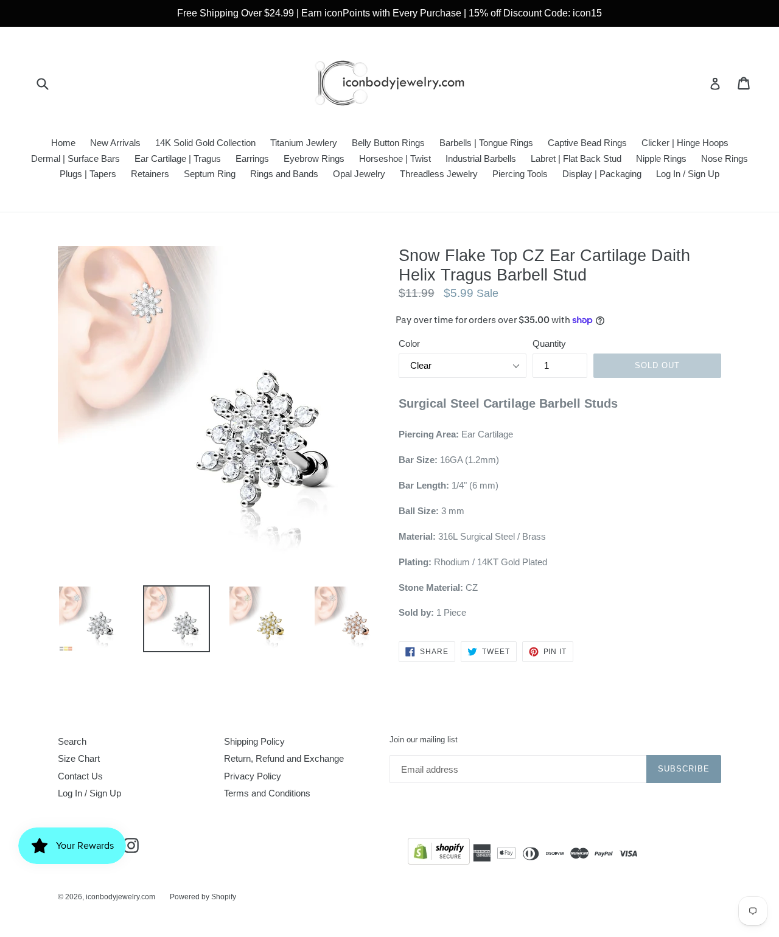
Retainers (150, 174)
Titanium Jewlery (303, 143)
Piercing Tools (520, 174)
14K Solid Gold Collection (205, 143)
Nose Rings (724, 158)
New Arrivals (115, 143)
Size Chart (79, 758)
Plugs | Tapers (88, 174)
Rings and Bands (284, 174)
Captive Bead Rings (587, 143)
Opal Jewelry (359, 174)
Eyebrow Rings (314, 158)
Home (63, 143)
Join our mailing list (424, 739)
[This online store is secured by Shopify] (439, 853)
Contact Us (80, 776)
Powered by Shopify (203, 897)
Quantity (549, 343)
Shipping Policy (254, 741)
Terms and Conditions (267, 793)
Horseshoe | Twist (395, 158)
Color (409, 343)
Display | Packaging (601, 174)
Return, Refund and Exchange (284, 758)
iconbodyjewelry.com (120, 897)
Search (72, 741)
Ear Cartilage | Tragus (177, 158)
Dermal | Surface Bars (75, 158)
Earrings (252, 158)
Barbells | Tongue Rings (486, 143)
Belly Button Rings (388, 143)
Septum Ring (210, 174)
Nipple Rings (661, 158)
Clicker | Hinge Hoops (684, 143)
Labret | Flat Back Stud (576, 158)
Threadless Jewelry (439, 174)
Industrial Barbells (480, 158)
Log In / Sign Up (687, 174)
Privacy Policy (252, 776)
